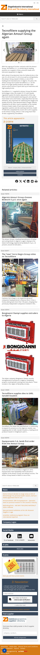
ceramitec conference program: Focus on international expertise (16, 516)
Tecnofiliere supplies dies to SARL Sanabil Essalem (17, 394)
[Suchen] (36, 18)
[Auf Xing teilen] (24, 182)
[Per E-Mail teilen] (32, 181)
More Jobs (20, 549)
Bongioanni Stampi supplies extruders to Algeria (20, 314)
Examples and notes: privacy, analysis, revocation (16, 609)
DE (34, 3)
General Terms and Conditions (28, 646)
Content (20, 175)
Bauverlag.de (5, 653)
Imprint (16, 648)
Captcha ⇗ (27, 602)
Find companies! (20, 637)
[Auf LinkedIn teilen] (28, 182)
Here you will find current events (13, 576)
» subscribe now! (20, 605)
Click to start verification (22, 600)
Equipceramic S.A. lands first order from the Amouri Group (18, 442)
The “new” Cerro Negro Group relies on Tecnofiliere (19, 255)
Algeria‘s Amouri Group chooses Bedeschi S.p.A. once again (17, 198)
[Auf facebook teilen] (17, 182)
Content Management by (9, 651)
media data (13, 646)
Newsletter (4, 646)
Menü (21, 14)
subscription (20, 171)
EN (38, 3)
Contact (22, 648)
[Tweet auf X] (21, 182)
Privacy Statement (7, 648)
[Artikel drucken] (36, 181)
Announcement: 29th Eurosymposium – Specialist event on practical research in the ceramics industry (20, 501)
